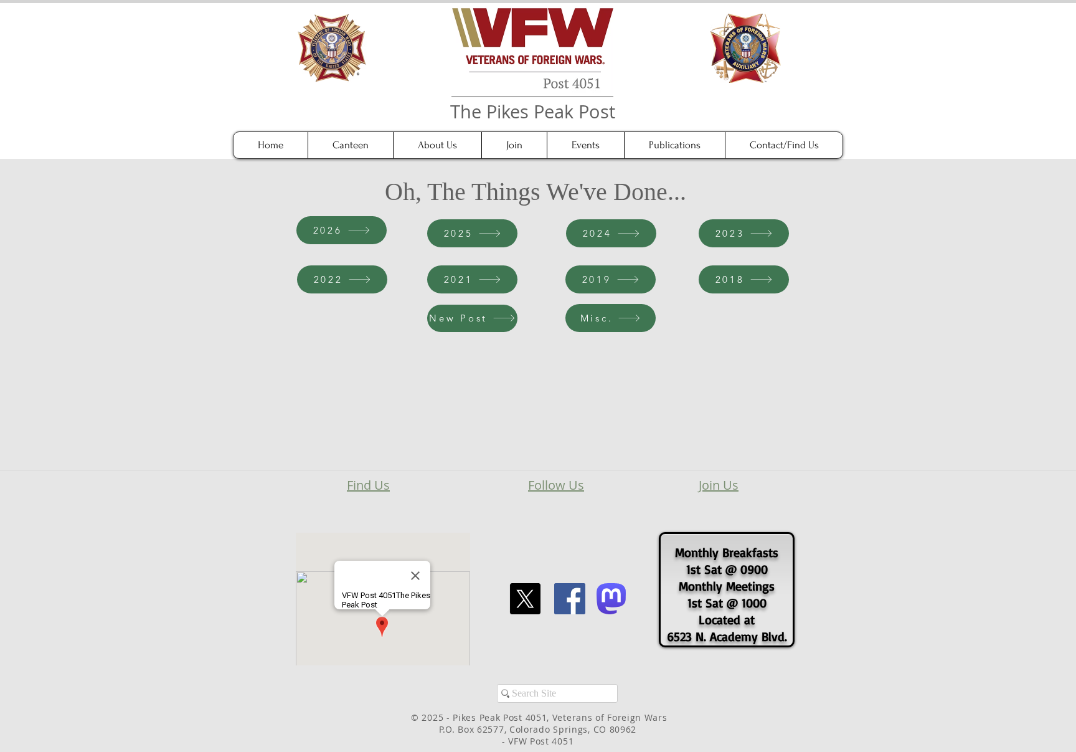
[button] (437, 145)
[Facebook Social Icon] (569, 598)
